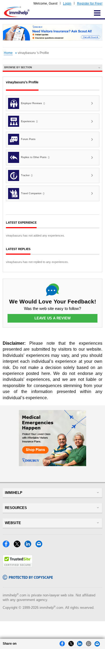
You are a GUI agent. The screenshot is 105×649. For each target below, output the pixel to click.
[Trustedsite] (18, 565)
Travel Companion (32, 193)
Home (8, 53)
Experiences (29, 121)
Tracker (27, 175)
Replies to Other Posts (35, 157)
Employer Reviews (33, 103)
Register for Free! (89, 3)
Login (67, 3)
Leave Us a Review (52, 318)
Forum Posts (28, 139)
